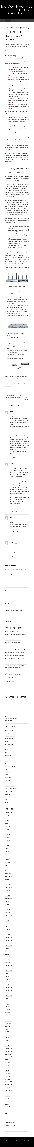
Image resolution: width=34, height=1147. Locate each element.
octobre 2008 (8, 993)
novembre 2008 (8, 990)
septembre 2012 (8, 898)
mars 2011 (7, 929)
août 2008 (7, 998)
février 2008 (7, 1012)
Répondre (14, 457)
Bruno (11, 463)
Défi (6, 763)
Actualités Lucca (9, 730)
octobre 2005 (8, 1087)
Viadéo (6, 802)
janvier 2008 (7, 1015)
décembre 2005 (8, 1082)
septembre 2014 (8, 876)
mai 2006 (7, 1068)
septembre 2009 (8, 970)
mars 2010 (7, 957)
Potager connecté (9, 783)
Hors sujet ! (7, 774)
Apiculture (7, 741)
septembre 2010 (8, 945)
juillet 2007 (7, 1029)
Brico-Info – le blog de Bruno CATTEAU (17, 9)
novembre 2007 (8, 1020)
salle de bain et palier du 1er (11, 788)
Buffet (6, 752)
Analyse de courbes (9, 738)
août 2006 (7, 1059)
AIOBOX (10, 79)
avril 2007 (7, 1037)
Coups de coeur (14, 384)
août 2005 (7, 1093)
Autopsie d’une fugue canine (11, 631)
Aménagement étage (10, 735)
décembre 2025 (8, 812)
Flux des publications (10, 1122)
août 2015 (7, 859)
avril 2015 (7, 865)
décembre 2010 (8, 937)
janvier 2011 (7, 934)
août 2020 (7, 823)
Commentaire (8, 575)
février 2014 (7, 882)
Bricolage (7, 749)
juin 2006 (7, 1065)
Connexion (7, 1119)
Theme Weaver (23, 1142)
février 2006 (7, 1076)
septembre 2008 (8, 995)
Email (6, 716)
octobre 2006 (8, 1054)
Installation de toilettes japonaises (13, 639)
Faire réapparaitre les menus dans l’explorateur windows (17, 398)
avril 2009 (7, 976)
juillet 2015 (7, 862)
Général (6, 769)
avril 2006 (7, 1070)
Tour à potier (8, 794)
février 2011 (7, 932)
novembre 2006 (8, 1051)
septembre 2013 (8, 887)
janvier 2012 (7, 912)
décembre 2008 (8, 987)
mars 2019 (7, 834)
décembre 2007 (8, 1018)
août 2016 (7, 851)
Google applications (9, 772)
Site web (7, 603)
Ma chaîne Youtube (9, 681)
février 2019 (7, 837)
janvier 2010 (7, 962)
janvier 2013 (7, 895)
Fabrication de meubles (10, 766)
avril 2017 (7, 848)
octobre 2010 (8, 943)
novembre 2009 (8, 965)
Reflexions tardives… (10, 785)
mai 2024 (7, 815)
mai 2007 (7, 1034)
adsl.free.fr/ (12, 553)
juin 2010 (7, 951)
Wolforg (21, 1144)
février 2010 (7, 959)
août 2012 (7, 901)
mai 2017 (7, 846)
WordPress (25, 1140)
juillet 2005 (7, 1095)
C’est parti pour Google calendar (14, 395)
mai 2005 (7, 1101)
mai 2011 (7, 923)
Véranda (7, 799)
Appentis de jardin (9, 744)
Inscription (7, 1117)
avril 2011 (7, 926)
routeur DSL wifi (13, 102)
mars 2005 (7, 1107)
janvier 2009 (7, 984)
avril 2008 (7, 1007)
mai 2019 (7, 829)
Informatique (8, 777)
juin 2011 (7, 920)
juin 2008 (7, 1001)
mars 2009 (7, 979)
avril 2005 (7, 1104)
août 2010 (7, 948)
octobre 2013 (8, 884)
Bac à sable (7, 747)
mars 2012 (7, 909)
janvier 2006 (7, 1079)
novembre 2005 (8, 1084)
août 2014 (7, 879)
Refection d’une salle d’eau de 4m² (13, 642)
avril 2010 (7, 954)
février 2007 (7, 1043)
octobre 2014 (8, 873)
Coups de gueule (9, 758)
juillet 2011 (7, 918)
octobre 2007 (8, 1023)
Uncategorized (8, 797)
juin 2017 (7, 843)
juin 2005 (7, 1098)
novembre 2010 (8, 940)
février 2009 (7, 982)
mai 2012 (7, 907)
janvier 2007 (7, 1045)
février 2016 (7, 854)
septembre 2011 (8, 915)
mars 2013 (7, 890)
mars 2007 (7, 1040)
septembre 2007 (8, 1026)
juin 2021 (7, 821)
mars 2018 (7, 840)
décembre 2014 (8, 871)
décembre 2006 (8, 1048)
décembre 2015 (8, 857)
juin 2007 (7, 1032)
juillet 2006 (7, 1062)
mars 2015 (7, 868)
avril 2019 (7, 832)
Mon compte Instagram (10, 677)
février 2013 (7, 893)
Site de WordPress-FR (10, 1128)
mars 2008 (7, 1009)
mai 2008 (7, 1004)
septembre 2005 (8, 1090)
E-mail (6, 597)
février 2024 (7, 818)
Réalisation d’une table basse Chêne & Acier (15, 634)
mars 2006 (7, 1073)
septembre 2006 (8, 1057)
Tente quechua (8, 791)
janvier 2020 (7, 826)
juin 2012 (7, 904)
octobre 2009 (8, 968)
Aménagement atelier (10, 733)
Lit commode (8, 780)
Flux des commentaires (10, 1125)
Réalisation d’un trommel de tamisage (14, 637)
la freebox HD (19, 57)
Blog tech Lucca (8, 685)
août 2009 (7, 973)
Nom (6, 590)
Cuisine (6, 760)
